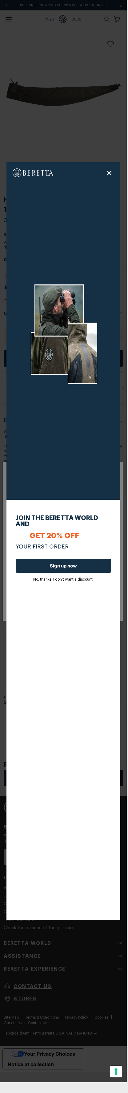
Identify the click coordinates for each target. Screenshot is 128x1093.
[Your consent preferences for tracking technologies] (116, 1071)
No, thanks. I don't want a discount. (63, 579)
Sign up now (63, 566)
